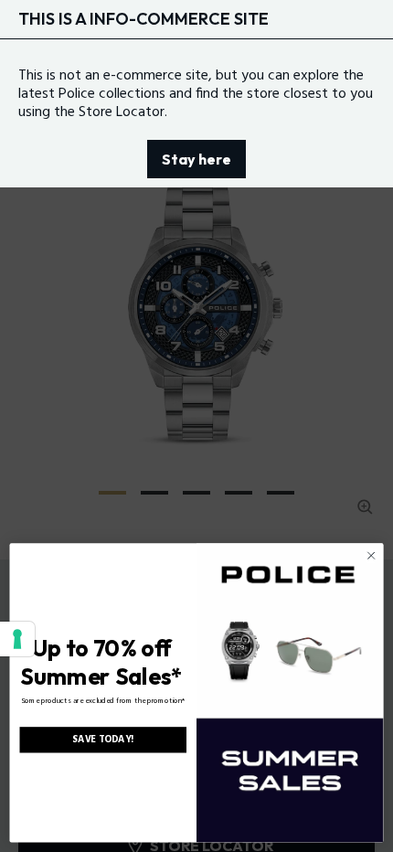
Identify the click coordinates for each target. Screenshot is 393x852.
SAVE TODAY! (102, 740)
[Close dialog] (371, 555)
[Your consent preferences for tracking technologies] (17, 639)
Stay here (196, 159)
